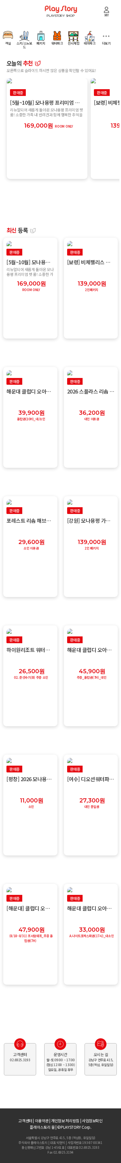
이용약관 (42, 1120)
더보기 (106, 43)
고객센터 (25, 1120)
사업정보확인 (92, 1120)
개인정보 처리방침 (65, 1120)
